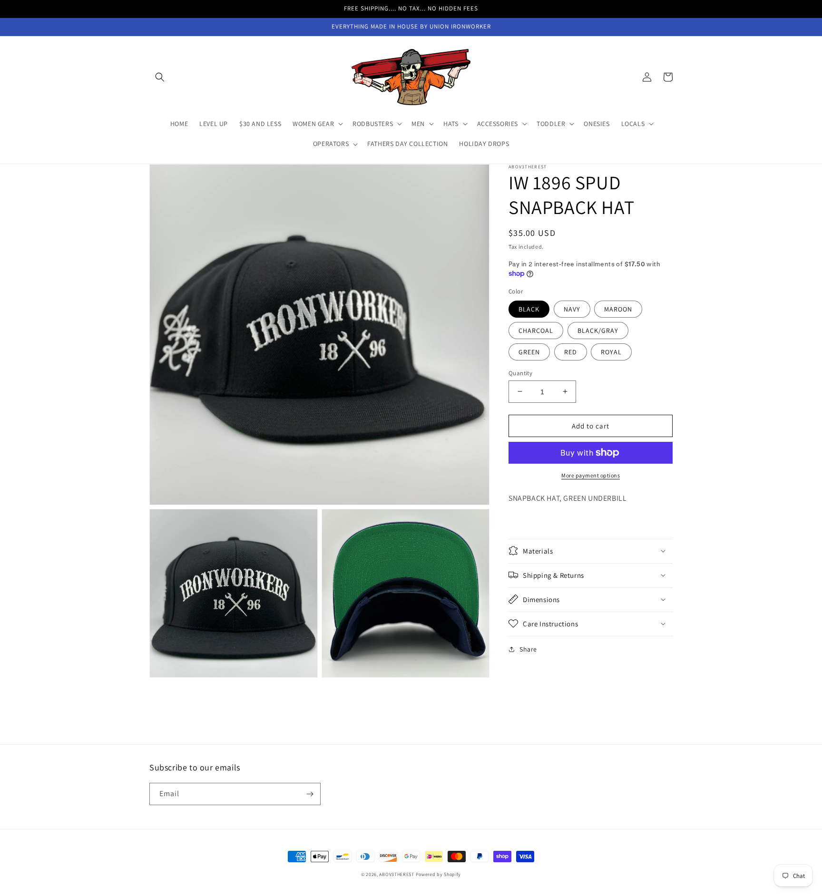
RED (570, 351)
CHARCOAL (536, 330)
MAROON (618, 308)
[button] (159, 77)
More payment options (590, 475)
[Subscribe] (309, 794)
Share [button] (528, 648)
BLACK (529, 308)
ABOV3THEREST (396, 874)
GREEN (529, 351)
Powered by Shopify (438, 874)
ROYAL (611, 351)
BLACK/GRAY (597, 330)
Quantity (520, 373)
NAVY (572, 308)
